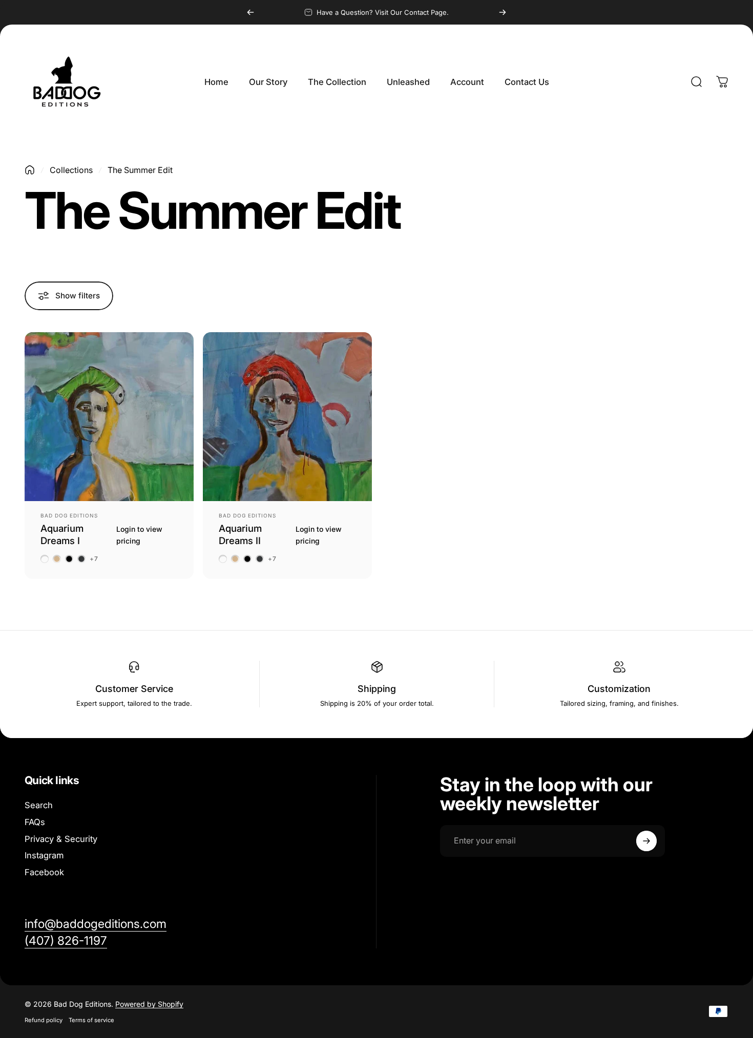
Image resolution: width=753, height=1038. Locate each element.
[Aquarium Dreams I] (109, 416)
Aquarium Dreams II (240, 534)
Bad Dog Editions (69, 515)
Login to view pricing (139, 535)
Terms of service (91, 1020)
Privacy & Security (61, 839)
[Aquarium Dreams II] (287, 416)
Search (39, 805)
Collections (71, 170)
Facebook (44, 872)
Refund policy (43, 1020)
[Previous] (250, 12)
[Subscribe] (646, 841)
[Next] (502, 12)
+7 (94, 559)
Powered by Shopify (149, 1004)
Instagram (44, 855)
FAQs (35, 822)
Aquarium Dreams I (61, 534)
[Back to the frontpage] (30, 170)
